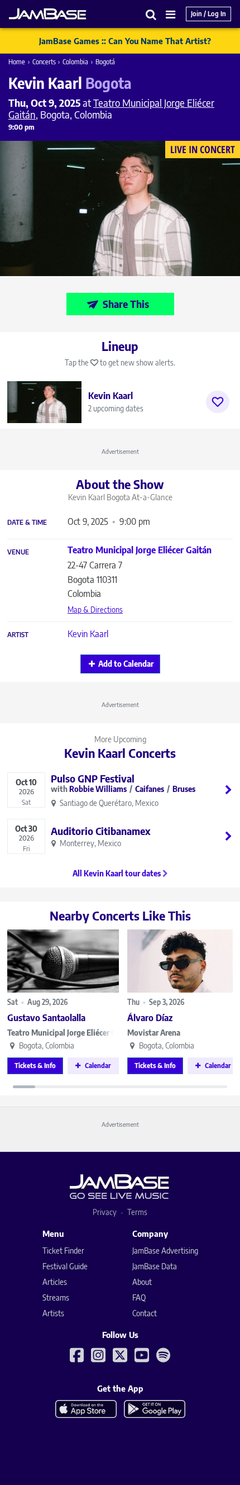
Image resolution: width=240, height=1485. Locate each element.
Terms (137, 1212)
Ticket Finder (63, 1250)
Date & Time (27, 522)
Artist (17, 635)
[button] (151, 14)
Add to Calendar (125, 663)
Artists (53, 1313)
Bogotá (105, 62)
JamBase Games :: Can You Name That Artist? (125, 41)
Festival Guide (65, 1266)
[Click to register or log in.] (217, 402)
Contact (144, 1313)
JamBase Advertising (165, 1250)
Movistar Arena (153, 1032)
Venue (18, 552)
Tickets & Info (35, 1065)
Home (16, 62)
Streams (55, 1297)
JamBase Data (154, 1266)
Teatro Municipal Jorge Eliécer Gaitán (63, 1032)
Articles (54, 1282)
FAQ (139, 1297)
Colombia (75, 62)
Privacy (105, 1212)
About (142, 1282)
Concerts (44, 62)
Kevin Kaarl (88, 633)
